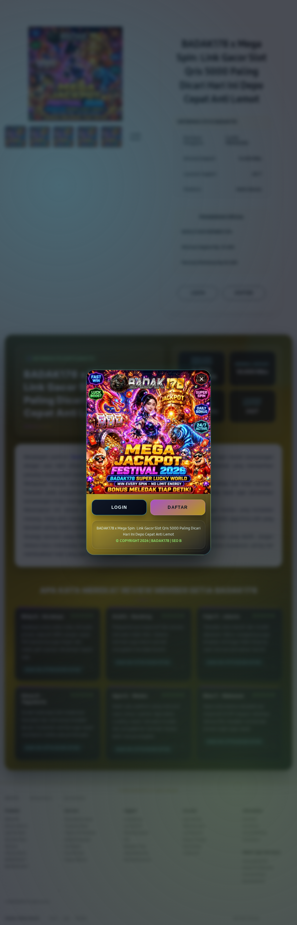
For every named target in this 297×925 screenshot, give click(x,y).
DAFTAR (178, 507)
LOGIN (119, 507)
